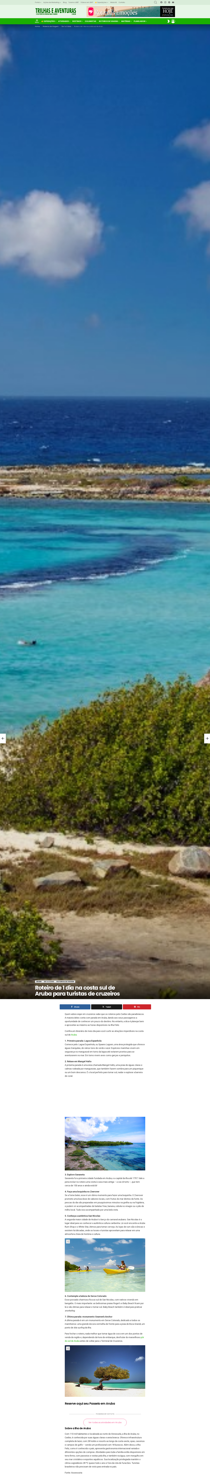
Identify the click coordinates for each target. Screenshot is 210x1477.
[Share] (105, 1143)
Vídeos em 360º (87, 2)
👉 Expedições (101, 2)
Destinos (76, 21)
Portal (37, 2)
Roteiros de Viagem (108, 21)
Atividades (63, 21)
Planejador (139, 21)
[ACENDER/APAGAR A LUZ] (168, 21)
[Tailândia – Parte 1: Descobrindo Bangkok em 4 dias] (3, 738)
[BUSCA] (155, 2)
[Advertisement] (105, 1097)
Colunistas (90, 21)
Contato (122, 2)
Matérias (125, 21)
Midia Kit (113, 2)
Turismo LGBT (73, 2)
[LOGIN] (173, 21)
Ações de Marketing (51, 2)
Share (68, 1120)
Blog (65, 2)
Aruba (74, 1034)
